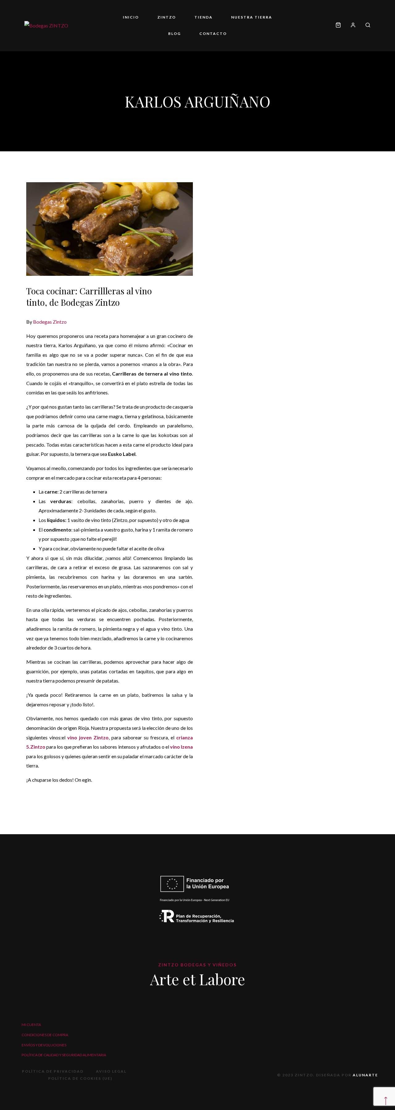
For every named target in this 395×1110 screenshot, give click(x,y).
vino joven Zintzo (88, 737)
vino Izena (181, 747)
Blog (174, 33)
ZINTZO (166, 17)
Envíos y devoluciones (44, 1045)
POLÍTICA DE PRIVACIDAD (53, 1071)
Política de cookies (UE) (80, 1078)
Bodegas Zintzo (50, 322)
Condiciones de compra (45, 1034)
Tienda (203, 17)
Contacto (213, 33)
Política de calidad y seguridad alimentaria (64, 1055)
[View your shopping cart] (338, 25)
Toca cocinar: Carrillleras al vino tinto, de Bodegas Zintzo (89, 296)
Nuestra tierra (251, 17)
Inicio (131, 17)
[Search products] (365, 25)
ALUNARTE (365, 1075)
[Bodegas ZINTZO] (46, 26)
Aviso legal (111, 1071)
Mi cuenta (31, 1024)
